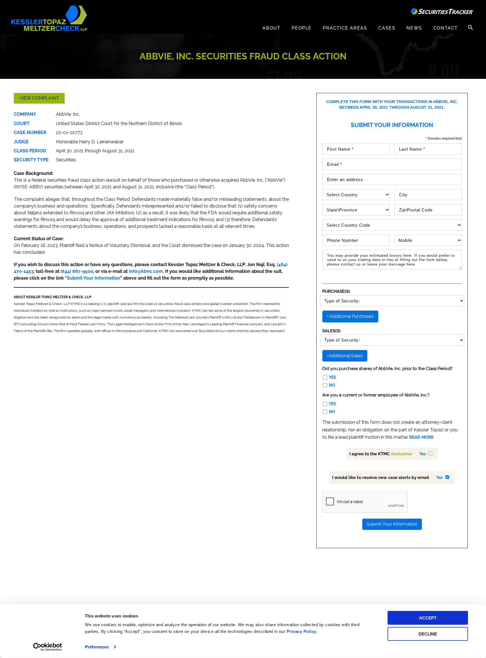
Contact (445, 28)
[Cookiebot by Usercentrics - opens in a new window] (47, 647)
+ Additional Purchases (350, 316)
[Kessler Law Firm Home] (49, 18)
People (302, 28)
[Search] (470, 27)
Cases (386, 28)
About (271, 28)
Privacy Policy (301, 631)
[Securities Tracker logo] (442, 12)
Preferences (97, 646)
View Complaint (39, 98)
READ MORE (421, 437)
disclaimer (401, 453)
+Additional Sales (345, 355)
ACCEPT (427, 617)
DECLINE (427, 633)
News (414, 28)
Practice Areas (345, 28)
